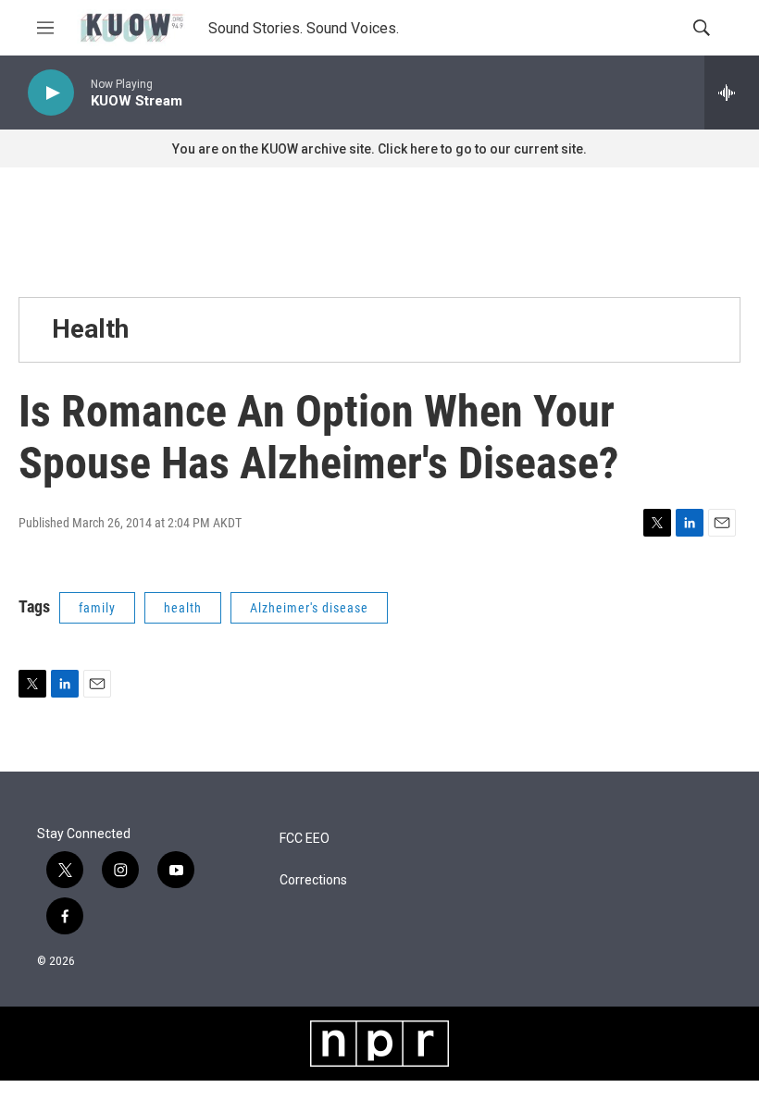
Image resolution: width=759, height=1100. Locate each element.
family (97, 607)
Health (90, 329)
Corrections (313, 880)
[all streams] (731, 93)
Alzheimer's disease (309, 607)
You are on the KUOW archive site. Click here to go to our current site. (379, 149)
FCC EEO (305, 839)
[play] (51, 93)
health (183, 607)
